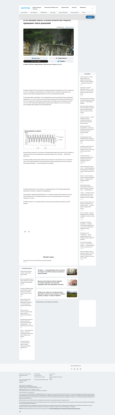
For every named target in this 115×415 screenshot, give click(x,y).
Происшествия (65, 7)
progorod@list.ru (44, 390)
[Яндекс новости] (61, 58)
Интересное (21, 382)
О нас (20, 376)
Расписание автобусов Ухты (51, 7)
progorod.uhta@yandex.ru (23, 392)
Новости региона (37, 7)
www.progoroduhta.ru (28, 385)
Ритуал (83, 12)
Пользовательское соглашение (39, 376)
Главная (50, 379)
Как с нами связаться (37, 375)
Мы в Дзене (52, 12)
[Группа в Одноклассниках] (74, 369)
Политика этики (52, 373)
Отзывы (50, 375)
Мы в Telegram (34, 12)
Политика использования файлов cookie (41, 379)
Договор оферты (37, 373)
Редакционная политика (23, 375)
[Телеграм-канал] (61, 61)
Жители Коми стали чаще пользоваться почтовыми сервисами (37, 261)
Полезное (35, 9)
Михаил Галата (69, 27)
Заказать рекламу (75, 12)
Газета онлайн (24, 12)
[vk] (25, 232)
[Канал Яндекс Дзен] (35, 61)
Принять (90, 17)
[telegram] (29, 232)
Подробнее (73, 406)
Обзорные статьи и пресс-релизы (24, 373)
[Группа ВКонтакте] (35, 58)
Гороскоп (74, 7)
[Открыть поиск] (92, 8)
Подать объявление (63, 12)
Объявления (83, 7)
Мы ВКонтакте (44, 12)
